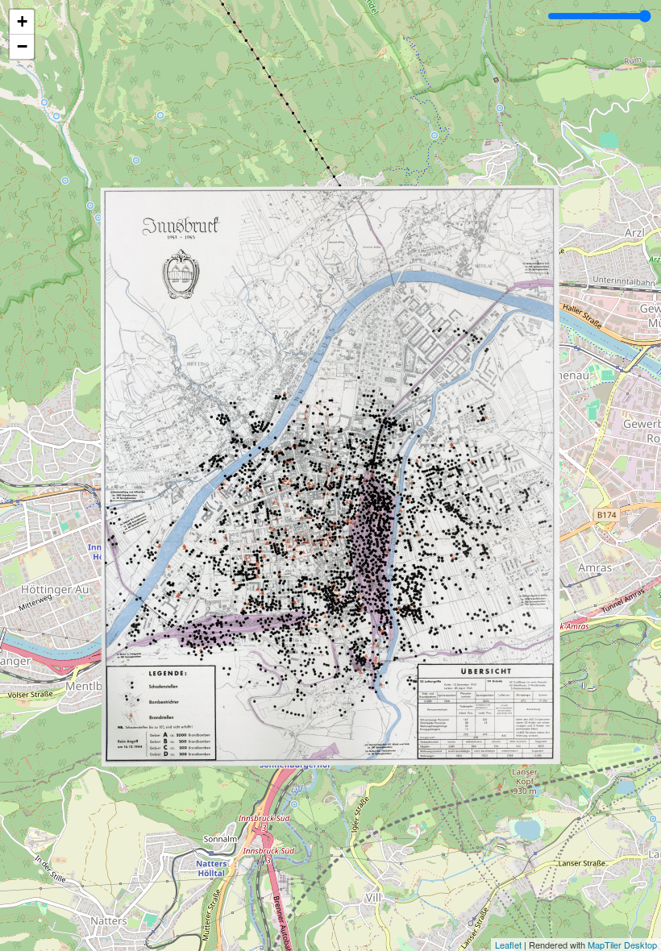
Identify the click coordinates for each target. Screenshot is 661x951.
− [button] (22, 46)
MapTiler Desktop (622, 944)
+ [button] (22, 21)
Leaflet (508, 944)
